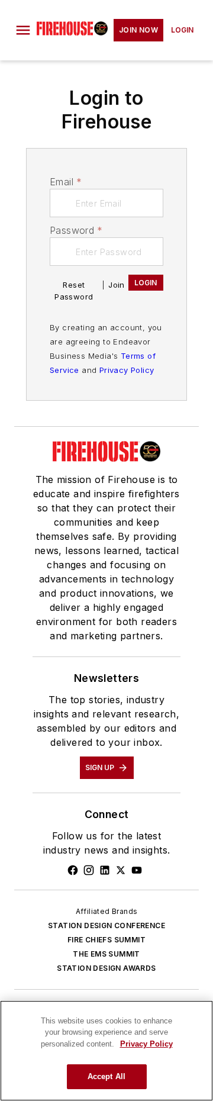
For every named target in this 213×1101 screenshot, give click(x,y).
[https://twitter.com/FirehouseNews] (121, 870)
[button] (23, 30)
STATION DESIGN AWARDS (106, 968)
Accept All (106, 1076)
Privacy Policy (126, 370)
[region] (106, 1050)
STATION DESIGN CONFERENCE (106, 925)
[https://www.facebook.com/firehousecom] (73, 870)
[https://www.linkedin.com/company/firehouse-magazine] (105, 870)
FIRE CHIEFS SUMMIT (106, 939)
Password (76, 230)
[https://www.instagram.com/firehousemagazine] (89, 870)
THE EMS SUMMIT (106, 953)
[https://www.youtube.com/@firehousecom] (137, 870)
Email (66, 182)
